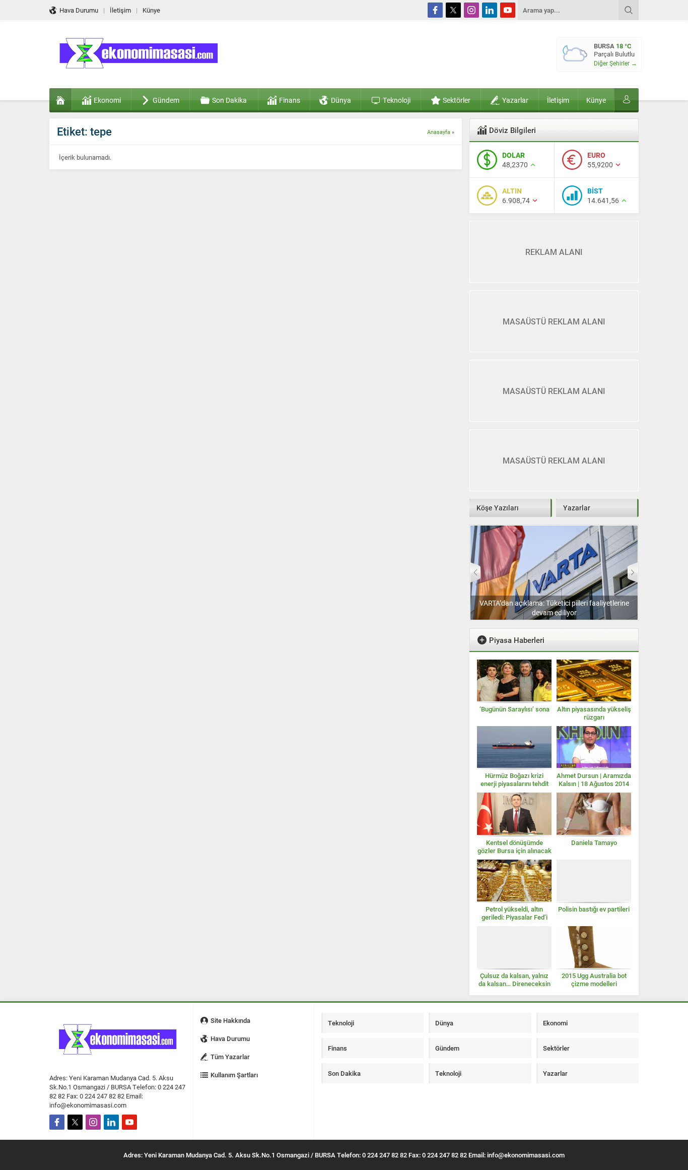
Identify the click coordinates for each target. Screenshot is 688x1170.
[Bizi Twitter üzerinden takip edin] (453, 10)
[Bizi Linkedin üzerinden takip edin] (489, 10)
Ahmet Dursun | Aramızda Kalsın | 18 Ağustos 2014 (594, 779)
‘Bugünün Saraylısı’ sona (514, 709)
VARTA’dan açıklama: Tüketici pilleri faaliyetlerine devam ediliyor (554, 607)
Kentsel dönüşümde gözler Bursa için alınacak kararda (514, 850)
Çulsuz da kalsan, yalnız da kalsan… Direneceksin (514, 979)
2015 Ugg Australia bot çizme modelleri (594, 979)
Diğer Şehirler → (615, 63)
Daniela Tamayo (594, 842)
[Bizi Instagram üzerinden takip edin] (471, 10)
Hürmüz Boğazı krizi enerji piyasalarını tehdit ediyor (514, 783)
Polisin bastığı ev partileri (594, 909)
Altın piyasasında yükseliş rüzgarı (594, 713)
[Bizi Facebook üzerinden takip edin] (435, 10)
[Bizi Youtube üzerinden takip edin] (507, 10)
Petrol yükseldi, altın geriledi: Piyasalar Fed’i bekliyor (514, 917)
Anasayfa (438, 132)
